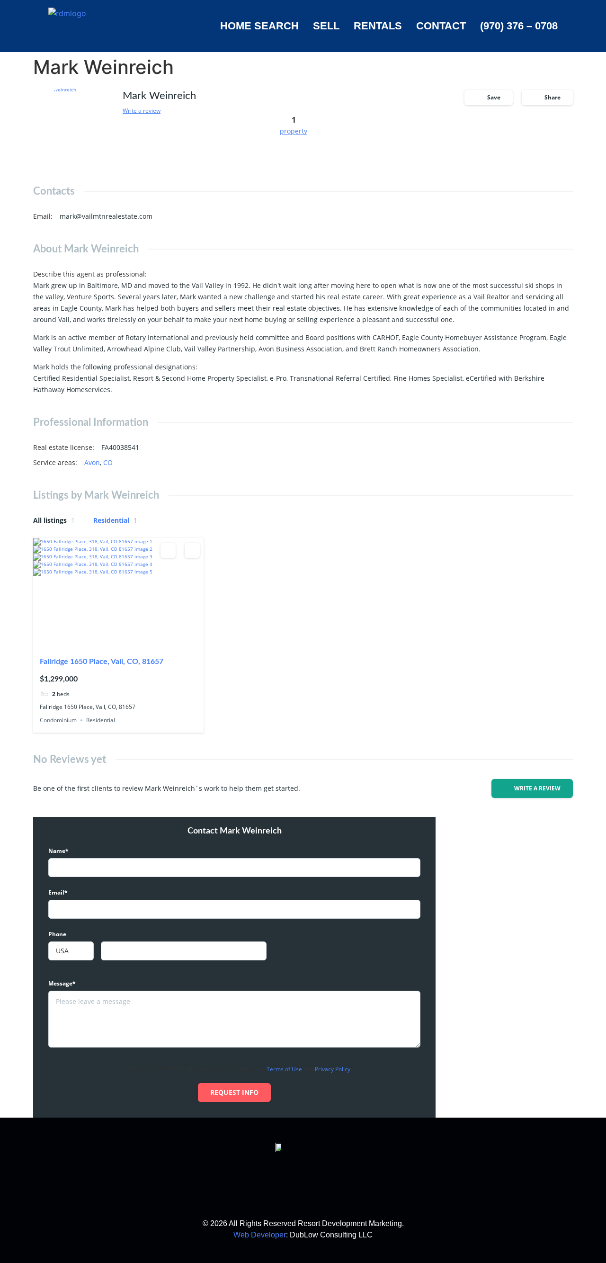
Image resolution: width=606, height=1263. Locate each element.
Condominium (58, 720)
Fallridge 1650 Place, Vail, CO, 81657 (101, 661)
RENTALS (378, 26)
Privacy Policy (332, 1069)
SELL (326, 26)
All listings (54, 520)
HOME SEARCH (259, 26)
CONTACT (441, 26)
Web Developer (259, 1235)
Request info (234, 1092)
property (293, 130)
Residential (115, 520)
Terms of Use (284, 1069)
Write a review (141, 111)
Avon (92, 462)
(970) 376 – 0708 (519, 26)
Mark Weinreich (159, 95)
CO (108, 462)
